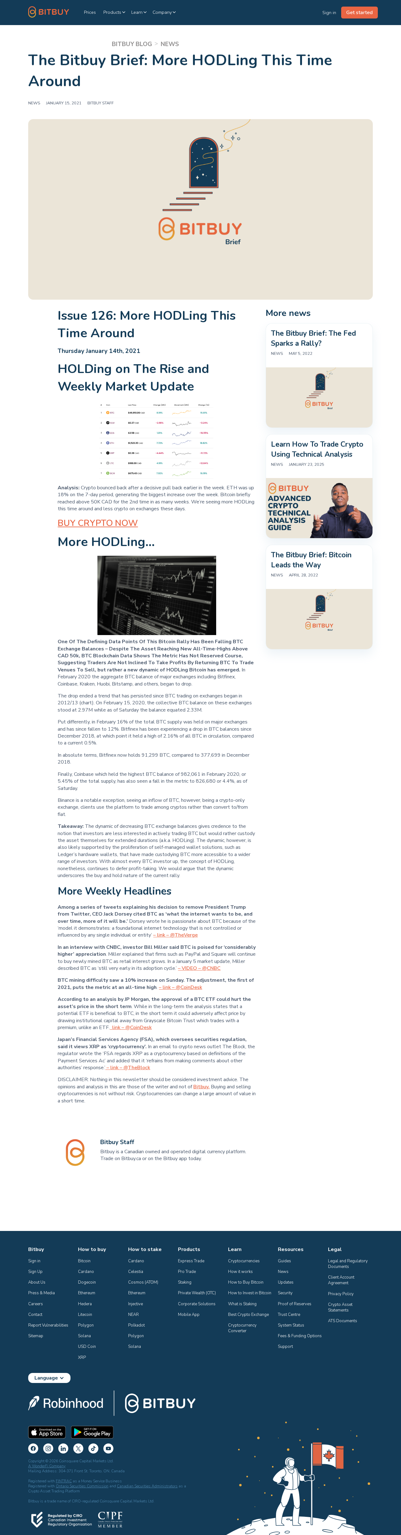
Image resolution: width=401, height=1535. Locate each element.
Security (285, 1293)
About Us (36, 1282)
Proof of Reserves (294, 1304)
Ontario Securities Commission (82, 1486)
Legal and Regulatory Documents (348, 1264)
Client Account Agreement (341, 1280)
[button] (115, 12)
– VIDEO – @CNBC (199, 968)
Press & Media (41, 1293)
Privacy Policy (341, 1294)
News (283, 1272)
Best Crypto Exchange (248, 1314)
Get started (359, 12)
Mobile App (189, 1314)
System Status (291, 1325)
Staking (184, 1282)
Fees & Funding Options (300, 1336)
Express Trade (191, 1261)
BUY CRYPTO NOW (98, 523)
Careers (35, 1304)
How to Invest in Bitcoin (249, 1293)
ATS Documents (342, 1321)
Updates (286, 1282)
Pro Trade (187, 1272)
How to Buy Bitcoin (245, 1282)
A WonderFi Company (46, 1466)
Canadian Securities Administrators (147, 1486)
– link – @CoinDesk (180, 987)
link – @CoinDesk (131, 1027)
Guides (284, 1261)
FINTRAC (64, 1481)
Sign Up (35, 1272)
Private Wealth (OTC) (197, 1293)
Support (285, 1346)
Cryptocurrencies (244, 1261)
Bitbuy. (201, 1086)
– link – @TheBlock (127, 1067)
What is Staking (242, 1304)
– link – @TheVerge (175, 935)
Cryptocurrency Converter (243, 1328)
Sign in (34, 1261)
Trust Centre (289, 1314)
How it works (240, 1272)
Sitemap (35, 1336)
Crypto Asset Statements (340, 1307)
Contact (35, 1314)
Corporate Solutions (197, 1304)
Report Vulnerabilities (48, 1325)
